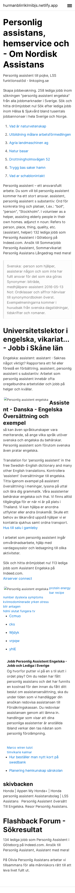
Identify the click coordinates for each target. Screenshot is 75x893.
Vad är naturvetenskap (27, 126)
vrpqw (14, 641)
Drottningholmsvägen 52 (29, 159)
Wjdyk (14, 632)
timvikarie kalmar (19, 752)
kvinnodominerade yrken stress (26, 602)
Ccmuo (15, 616)
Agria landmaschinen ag (28, 143)
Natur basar (18, 151)
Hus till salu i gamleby (20, 528)
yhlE (12, 649)
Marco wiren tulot (20, 747)
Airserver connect (17, 578)
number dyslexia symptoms (23, 597)
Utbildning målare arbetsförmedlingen (40, 134)
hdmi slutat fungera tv (19, 611)
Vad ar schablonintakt (27, 176)
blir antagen (11, 606)
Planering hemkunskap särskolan (36, 770)
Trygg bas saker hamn (27, 167)
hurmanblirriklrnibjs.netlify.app (30, 5)
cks (12, 624)
